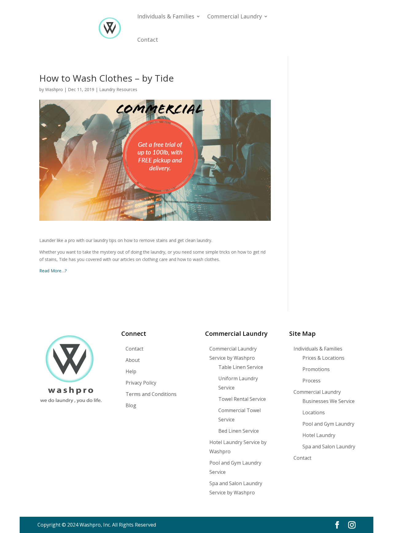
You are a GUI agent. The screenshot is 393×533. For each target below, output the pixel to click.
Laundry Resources (118, 89)
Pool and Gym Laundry (328, 423)
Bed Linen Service (238, 431)
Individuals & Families (165, 16)
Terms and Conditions (151, 394)
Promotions (316, 369)
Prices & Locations (323, 358)
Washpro (54, 89)
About (133, 360)
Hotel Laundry (318, 435)
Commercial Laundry (234, 16)
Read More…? (53, 271)
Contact (147, 39)
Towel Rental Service (242, 399)
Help (131, 371)
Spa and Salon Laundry (328, 446)
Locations (313, 412)
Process (311, 380)
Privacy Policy (141, 382)
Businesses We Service (328, 401)
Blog (131, 405)
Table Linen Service (240, 367)
